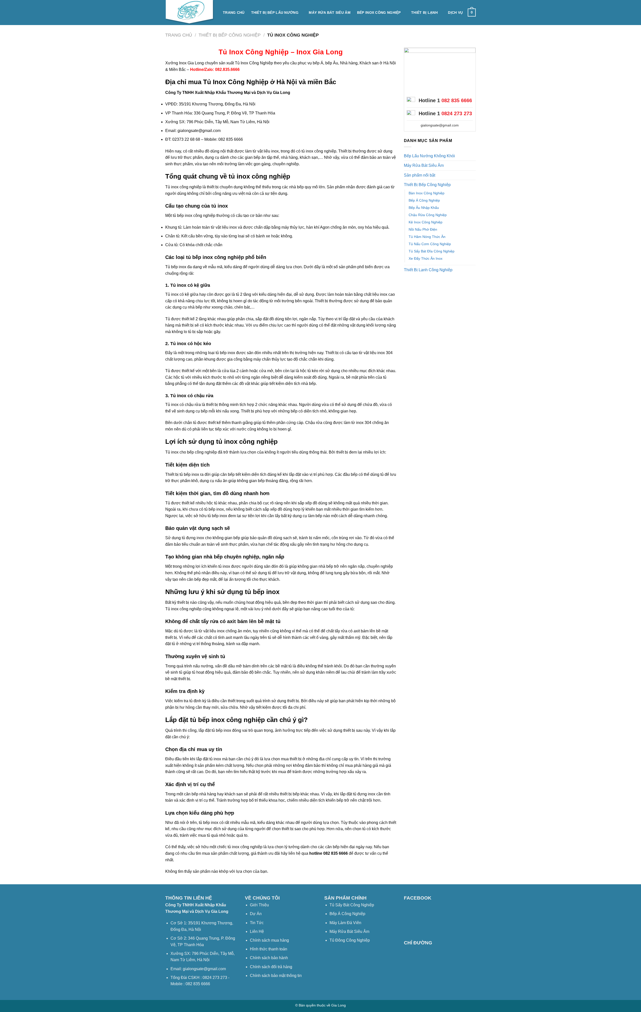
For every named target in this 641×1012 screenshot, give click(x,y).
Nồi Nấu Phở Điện (423, 229)
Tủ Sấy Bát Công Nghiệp (352, 905)
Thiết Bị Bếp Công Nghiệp (230, 35)
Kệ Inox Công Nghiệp (425, 222)
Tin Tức (257, 923)
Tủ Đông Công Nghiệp (350, 940)
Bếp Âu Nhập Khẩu (424, 208)
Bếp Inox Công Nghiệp (379, 13)
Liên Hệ (257, 931)
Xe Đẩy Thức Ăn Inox (425, 258)
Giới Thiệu (259, 905)
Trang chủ (234, 13)
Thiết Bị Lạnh (424, 13)
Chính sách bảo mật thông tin (276, 975)
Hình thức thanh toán (268, 949)
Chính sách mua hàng (269, 940)
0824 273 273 (456, 113)
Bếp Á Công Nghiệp (424, 200)
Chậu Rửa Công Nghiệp (428, 215)
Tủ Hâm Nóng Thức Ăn (427, 237)
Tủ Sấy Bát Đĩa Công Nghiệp (431, 251)
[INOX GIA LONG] (190, 12)
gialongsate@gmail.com (440, 125)
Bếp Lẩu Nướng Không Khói (429, 156)
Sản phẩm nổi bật (419, 175)
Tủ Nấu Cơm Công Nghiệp (430, 244)
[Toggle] (474, 156)
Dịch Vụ (455, 13)
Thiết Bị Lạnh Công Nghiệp (428, 270)
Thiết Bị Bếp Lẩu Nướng (274, 13)
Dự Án (256, 914)
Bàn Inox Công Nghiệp (426, 193)
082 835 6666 (456, 100)
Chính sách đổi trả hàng (271, 967)
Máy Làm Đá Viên (345, 923)
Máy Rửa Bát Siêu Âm (329, 13)
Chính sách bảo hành (269, 958)
